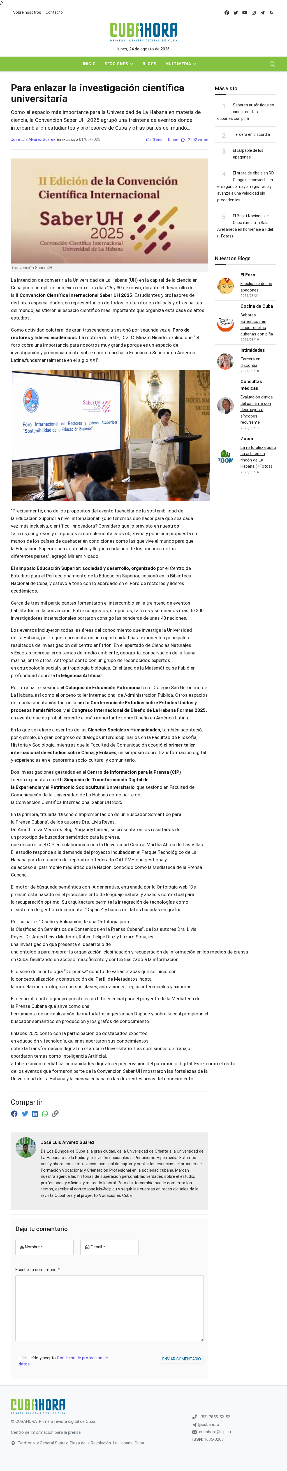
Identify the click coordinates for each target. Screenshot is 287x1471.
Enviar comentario (181, 1359)
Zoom (246, 438)
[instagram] (253, 12)
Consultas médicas (251, 385)
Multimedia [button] (178, 64)
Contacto (54, 12)
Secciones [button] (116, 64)
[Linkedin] (36, 1114)
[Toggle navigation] (272, 64)
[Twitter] (26, 1114)
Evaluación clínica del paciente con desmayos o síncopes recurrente (256, 410)
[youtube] (244, 12)
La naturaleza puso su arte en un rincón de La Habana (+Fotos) (258, 457)
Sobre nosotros (27, 12)
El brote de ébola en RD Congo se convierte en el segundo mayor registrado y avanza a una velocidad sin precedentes (245, 186)
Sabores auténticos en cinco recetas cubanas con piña (245, 112)
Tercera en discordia (251, 134)
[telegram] (262, 12)
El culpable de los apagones (256, 287)
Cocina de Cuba (256, 306)
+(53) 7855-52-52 (213, 1416)
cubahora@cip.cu (215, 1431)
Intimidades (252, 350)
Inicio (89, 64)
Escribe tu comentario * (37, 1269)
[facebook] (226, 12)
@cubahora (208, 1424)
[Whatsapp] (46, 1114)
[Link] (55, 1114)
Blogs (149, 64)
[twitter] (235, 12)
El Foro (247, 275)
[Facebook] (15, 1114)
